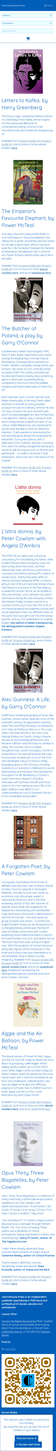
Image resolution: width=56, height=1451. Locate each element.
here (47, 1109)
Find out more (25, 1438)
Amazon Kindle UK (12, 963)
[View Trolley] (28, 39)
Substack (10, 1349)
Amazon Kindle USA (30, 140)
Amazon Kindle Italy (24, 640)
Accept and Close (29, 1444)
